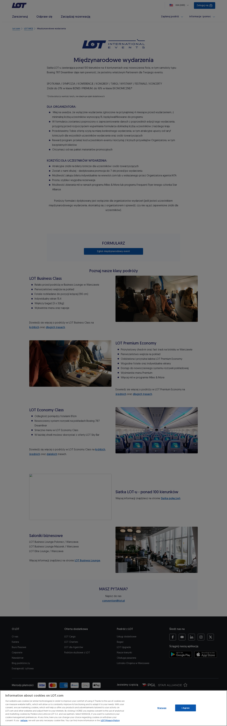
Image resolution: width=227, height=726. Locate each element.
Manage (161, 708)
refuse (23, 720)
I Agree (185, 708)
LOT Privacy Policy (110, 720)
